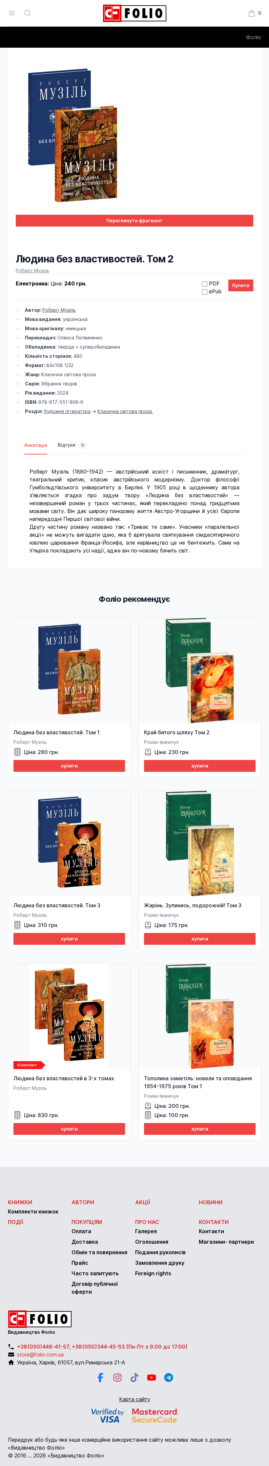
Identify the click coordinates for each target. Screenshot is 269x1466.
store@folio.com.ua (40, 1354)
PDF (214, 283)
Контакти (214, 1222)
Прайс (80, 1262)
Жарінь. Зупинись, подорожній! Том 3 (192, 905)
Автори (83, 1202)
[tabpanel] (134, 504)
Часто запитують (95, 1273)
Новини (210, 1202)
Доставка (85, 1241)
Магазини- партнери (226, 1241)
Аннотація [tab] (35, 445)
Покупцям (87, 1222)
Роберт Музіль (32, 270)
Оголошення (151, 1241)
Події (15, 1222)
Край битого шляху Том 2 (177, 732)
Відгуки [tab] (71, 445)
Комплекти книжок (33, 1211)
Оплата (81, 1231)
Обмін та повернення (99, 1252)
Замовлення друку (159, 1262)
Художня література (67, 411)
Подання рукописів (160, 1252)
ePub (215, 291)
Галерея (146, 1231)
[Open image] (134, 138)
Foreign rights (153, 1273)
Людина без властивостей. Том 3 (56, 905)
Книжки (20, 1202)
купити (69, 766)
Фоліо (253, 37)
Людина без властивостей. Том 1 (56, 732)
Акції (142, 1202)
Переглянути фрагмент (134, 220)
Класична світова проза (124, 411)
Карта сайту (134, 1399)
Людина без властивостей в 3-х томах (63, 1078)
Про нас (147, 1222)
